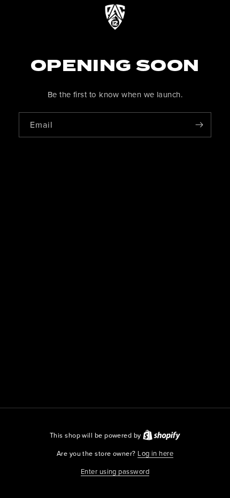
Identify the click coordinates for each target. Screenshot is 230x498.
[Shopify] (161, 435)
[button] (115, 471)
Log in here (155, 453)
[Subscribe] (199, 124)
